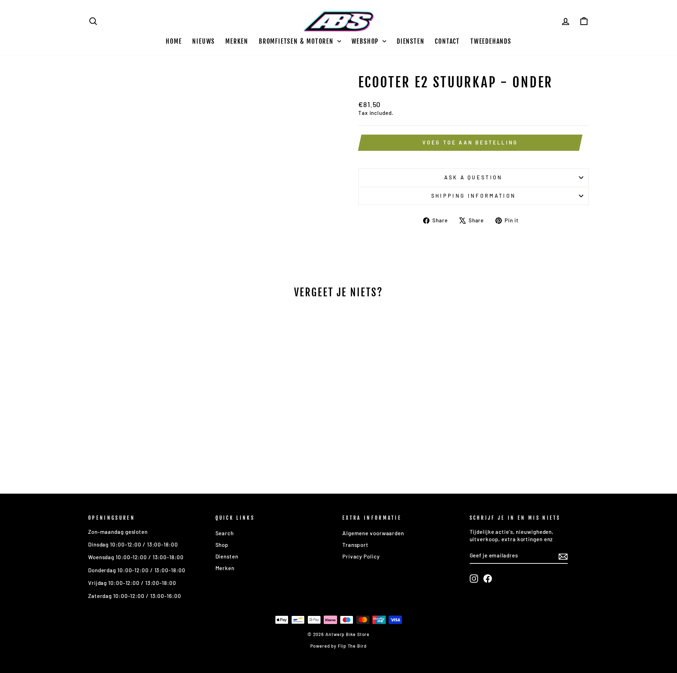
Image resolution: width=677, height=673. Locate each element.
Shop (222, 545)
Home (174, 41)
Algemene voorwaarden (373, 533)
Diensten (410, 41)
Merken (236, 41)
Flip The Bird (352, 646)
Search (224, 533)
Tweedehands (490, 41)
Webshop (366, 41)
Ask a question (473, 177)
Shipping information (473, 196)
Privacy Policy (361, 556)
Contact (447, 41)
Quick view (148, 427)
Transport (355, 545)
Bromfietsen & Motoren (297, 41)
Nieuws (203, 41)
